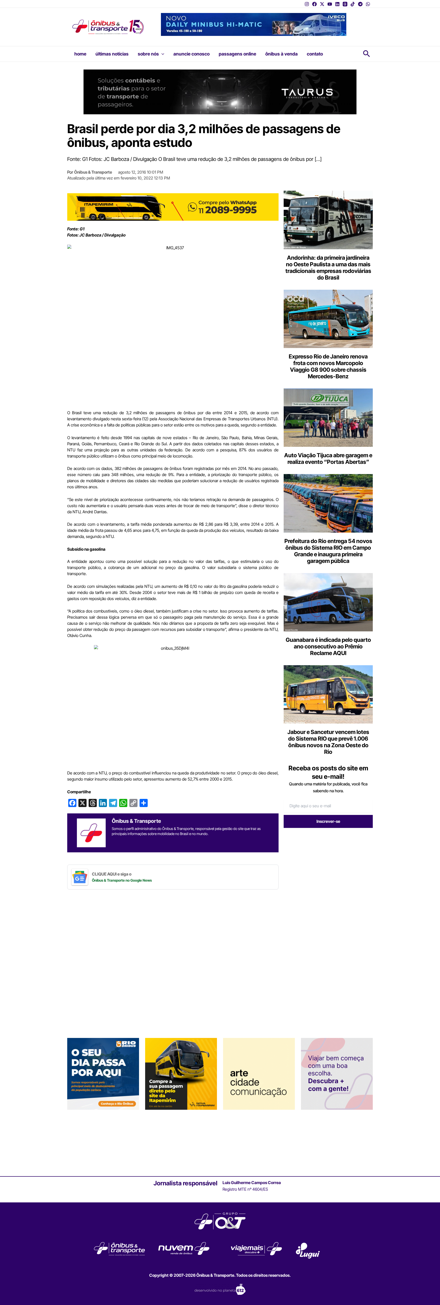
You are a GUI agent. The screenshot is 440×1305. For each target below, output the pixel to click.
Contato (315, 54)
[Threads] (345, 4)
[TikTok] (352, 4)
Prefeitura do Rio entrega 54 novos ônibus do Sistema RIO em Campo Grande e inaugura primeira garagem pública (328, 551)
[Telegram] (360, 4)
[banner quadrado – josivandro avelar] (259, 1073)
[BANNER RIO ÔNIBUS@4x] (103, 1073)
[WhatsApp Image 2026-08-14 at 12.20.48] (253, 23)
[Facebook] (314, 4)
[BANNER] (173, 206)
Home (80, 54)
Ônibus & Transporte (93, 172)
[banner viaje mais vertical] (337, 1073)
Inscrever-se (328, 821)
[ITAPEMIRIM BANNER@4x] (181, 1073)
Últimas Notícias (112, 54)
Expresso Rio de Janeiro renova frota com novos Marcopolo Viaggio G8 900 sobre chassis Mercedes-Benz (328, 366)
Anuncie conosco (191, 54)
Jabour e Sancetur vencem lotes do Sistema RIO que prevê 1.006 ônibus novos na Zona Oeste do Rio (328, 742)
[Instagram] (307, 4)
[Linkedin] (337, 4)
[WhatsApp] (368, 4)
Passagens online (237, 54)
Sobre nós (148, 54)
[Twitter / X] (322, 4)
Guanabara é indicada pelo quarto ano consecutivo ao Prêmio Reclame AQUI (328, 646)
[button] (161, 54)
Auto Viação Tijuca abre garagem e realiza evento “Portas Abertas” (328, 458)
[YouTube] (329, 4)
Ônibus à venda (281, 54)
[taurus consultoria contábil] (220, 91)
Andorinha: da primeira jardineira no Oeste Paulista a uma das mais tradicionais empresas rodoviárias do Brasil (328, 267)
